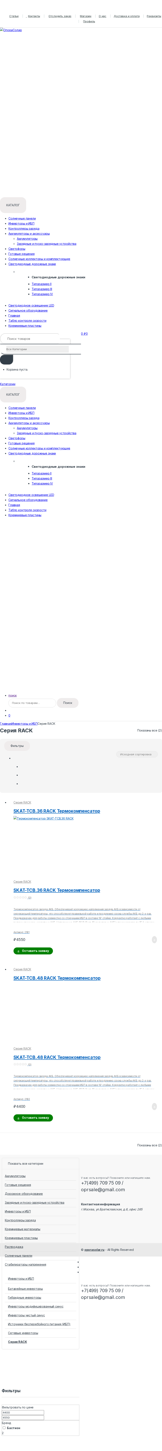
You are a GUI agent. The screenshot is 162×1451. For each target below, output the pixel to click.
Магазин (85, 16)
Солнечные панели (22, 218)
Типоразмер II (41, 284)
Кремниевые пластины (24, 325)
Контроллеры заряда (23, 228)
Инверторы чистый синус (26, 1315)
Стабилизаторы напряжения (25, 1264)
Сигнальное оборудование (28, 310)
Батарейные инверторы (25, 1288)
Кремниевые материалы (22, 1229)
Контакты (34, 16)
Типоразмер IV (42, 294)
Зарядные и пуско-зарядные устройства (46, 243)
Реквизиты (154, 16)
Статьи (14, 16)
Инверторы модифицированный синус (35, 1306)
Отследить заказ (60, 16)
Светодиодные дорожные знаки (32, 264)
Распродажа (14, 1247)
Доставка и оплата (127, 16)
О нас (102, 16)
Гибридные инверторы (24, 1297)
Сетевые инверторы (23, 1333)
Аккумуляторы (27, 238)
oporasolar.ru (94, 1249)
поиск (12, 695)
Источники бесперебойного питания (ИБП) (39, 1324)
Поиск (67, 703)
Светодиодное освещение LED (31, 305)
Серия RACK (22, 802)
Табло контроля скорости (27, 320)
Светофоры (16, 249)
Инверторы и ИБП (21, 223)
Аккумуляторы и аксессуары (29, 233)
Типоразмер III (42, 289)
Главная (14, 315)
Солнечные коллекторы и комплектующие (39, 259)
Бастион (13, 1428)
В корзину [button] (153, 939)
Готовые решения (21, 254)
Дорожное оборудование (24, 1193)
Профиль (89, 21)
